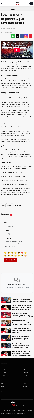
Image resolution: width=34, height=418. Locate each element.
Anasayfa (6, 9)
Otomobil (25, 381)
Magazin (3, 381)
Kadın (2, 392)
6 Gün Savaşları (17, 205)
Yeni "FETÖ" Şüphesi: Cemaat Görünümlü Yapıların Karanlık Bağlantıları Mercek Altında (21, 307)
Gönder (9, 260)
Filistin (9, 205)
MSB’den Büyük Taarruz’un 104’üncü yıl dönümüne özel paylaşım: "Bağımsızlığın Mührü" (22, 315)
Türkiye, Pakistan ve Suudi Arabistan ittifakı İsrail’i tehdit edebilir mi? (21, 330)
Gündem (3, 372)
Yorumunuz (7, 238)
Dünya (3, 375)
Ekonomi (3, 378)
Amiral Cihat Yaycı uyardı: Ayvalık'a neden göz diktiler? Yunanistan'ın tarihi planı (21, 338)
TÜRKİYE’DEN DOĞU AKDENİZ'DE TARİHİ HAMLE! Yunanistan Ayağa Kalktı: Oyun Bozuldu (22, 300)
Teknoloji (25, 367)
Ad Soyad (7, 223)
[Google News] (6, 36)
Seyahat (25, 372)
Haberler (3, 367)
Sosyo (25, 386)
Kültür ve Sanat (27, 370)
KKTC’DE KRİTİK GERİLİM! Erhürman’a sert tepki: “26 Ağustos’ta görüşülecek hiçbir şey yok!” (21, 322)
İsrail (3, 205)
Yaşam (3, 386)
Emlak (25, 383)
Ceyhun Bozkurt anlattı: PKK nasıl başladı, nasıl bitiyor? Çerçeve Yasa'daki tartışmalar (21, 353)
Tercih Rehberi (27, 378)
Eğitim (25, 375)
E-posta (6, 230)
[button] (2, 4)
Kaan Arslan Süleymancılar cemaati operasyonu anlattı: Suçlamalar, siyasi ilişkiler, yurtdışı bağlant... (21, 345)
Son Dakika (4, 370)
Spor (2, 383)
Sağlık (3, 389)
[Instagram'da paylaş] (26, 36)
